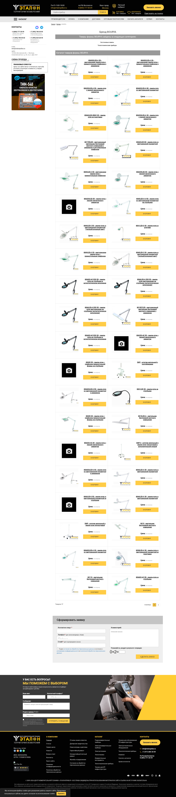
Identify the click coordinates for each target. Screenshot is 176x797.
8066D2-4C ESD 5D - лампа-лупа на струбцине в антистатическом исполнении (95, 281)
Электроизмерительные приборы (103, 747)
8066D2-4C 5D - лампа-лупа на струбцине (147, 578)
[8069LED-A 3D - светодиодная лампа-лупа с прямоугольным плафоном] (69, 260)
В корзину (94, 77)
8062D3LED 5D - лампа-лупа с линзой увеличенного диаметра (95, 200)
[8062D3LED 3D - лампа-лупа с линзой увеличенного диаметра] (121, 179)
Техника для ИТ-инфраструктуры (100, 768)
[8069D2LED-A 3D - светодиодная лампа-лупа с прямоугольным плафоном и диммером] (121, 68)
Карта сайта (50, 761)
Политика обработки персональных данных (53, 771)
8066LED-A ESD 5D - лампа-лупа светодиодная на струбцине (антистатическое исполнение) (147, 282)
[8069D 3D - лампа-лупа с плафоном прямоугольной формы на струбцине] (69, 424)
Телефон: (71, 635)
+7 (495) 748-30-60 (19, 38)
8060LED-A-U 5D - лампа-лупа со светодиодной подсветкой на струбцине (147, 200)
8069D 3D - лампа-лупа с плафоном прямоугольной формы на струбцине (95, 418)
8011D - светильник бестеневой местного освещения (95, 579)
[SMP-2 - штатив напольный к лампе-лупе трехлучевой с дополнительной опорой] (121, 450)
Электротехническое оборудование (126, 747)
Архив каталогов (124, 761)
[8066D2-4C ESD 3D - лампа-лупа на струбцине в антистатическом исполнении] (69, 343)
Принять (61, 793)
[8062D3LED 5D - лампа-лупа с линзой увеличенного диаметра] (69, 206)
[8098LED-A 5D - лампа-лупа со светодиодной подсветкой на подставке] (121, 558)
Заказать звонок (154, 7)
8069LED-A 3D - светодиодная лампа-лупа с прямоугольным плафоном (95, 254)
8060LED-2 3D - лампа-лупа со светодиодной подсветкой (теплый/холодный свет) (147, 254)
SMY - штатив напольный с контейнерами (147, 363)
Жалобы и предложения (78, 759)
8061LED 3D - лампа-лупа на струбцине (147, 390)
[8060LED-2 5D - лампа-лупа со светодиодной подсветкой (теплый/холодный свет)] (69, 233)
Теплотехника (99, 754)
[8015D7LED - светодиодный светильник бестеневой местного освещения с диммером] (121, 315)
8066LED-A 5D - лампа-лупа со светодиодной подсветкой (147, 471)
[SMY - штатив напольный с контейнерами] (121, 370)
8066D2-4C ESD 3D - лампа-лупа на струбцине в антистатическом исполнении (95, 337)
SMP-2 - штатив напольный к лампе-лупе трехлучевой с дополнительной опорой (147, 445)
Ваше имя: (26, 693)
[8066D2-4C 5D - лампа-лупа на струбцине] (121, 585)
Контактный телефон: (55, 693)
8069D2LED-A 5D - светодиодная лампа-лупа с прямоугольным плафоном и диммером (95, 63)
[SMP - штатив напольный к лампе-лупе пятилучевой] (69, 531)
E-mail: (69, 642)
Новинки (121, 754)
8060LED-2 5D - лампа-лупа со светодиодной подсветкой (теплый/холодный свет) (95, 227)
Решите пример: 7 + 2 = (30, 712)
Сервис (149, 19)
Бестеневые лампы (107, 42)
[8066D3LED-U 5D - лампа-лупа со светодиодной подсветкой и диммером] (69, 397)
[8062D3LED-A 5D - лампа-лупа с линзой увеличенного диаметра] (69, 96)
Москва (105, 8)
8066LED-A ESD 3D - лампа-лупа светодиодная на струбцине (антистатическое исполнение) (95, 310)
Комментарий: (116, 628)
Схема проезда (20, 59)
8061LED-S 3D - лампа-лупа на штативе (147, 227)
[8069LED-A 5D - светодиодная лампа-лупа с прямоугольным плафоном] (69, 179)
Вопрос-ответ (50, 754)
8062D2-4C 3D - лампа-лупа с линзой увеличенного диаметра (95, 445)
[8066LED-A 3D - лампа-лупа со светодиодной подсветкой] (121, 504)
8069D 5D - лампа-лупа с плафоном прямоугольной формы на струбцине (95, 364)
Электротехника (100, 751)
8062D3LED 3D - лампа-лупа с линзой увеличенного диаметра (147, 174)
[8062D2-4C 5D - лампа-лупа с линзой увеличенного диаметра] (121, 343)
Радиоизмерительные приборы (102, 741)
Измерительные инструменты (100, 759)
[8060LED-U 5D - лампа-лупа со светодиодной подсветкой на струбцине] (69, 504)
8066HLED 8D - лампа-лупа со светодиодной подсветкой (147, 143)
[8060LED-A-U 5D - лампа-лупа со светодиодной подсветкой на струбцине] (121, 206)
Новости (49, 750)
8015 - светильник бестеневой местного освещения (147, 525)
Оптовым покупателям (114, 19)
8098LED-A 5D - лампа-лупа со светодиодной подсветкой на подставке (147, 552)
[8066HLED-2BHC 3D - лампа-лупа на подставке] (69, 123)
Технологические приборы (127, 751)
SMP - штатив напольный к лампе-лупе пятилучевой (95, 524)
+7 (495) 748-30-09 (36, 32)
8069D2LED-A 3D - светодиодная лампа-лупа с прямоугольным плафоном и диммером (147, 63)
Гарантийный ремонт (77, 750)
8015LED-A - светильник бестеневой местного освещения (147, 418)
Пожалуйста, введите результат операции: (126, 648)
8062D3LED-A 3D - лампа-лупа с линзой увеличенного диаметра (147, 117)
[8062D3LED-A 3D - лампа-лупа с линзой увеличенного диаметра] (121, 123)
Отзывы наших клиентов (78, 740)
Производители (58, 19)
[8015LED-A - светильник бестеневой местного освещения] (121, 424)
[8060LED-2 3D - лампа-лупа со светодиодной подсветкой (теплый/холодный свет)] (121, 260)
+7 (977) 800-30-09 (149, 752)
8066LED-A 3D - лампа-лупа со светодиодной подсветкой (147, 497)
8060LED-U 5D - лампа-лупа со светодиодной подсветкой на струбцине (95, 498)
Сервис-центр (50, 747)
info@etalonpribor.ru (59, 8)
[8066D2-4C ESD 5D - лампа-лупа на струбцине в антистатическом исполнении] (69, 287)
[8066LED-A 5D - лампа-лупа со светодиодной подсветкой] (121, 477)
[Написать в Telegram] (42, 27)
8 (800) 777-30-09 (85, 8)
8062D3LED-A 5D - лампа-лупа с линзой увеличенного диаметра (95, 90)
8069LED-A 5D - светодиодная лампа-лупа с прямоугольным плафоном (95, 174)
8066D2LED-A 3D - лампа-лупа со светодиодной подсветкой (95, 551)
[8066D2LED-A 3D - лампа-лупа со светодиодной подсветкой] (69, 558)
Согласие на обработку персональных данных (77, 764)
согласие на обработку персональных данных (78, 649)
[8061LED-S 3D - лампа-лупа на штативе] (121, 233)
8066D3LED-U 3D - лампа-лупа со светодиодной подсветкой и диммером (95, 471)
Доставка (96, 19)
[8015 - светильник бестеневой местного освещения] (121, 531)
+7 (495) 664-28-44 (36, 38)
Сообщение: (27, 701)
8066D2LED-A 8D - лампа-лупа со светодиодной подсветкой (147, 89)
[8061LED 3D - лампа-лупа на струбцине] (121, 397)
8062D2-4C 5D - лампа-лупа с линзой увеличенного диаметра (147, 337)
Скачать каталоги (135, 19)
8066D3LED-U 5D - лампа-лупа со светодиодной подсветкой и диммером (95, 391)
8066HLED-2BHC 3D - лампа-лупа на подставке (95, 116)
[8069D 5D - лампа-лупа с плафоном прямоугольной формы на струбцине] (69, 370)
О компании (83, 19)
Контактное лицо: (65, 628)
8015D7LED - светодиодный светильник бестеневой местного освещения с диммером (147, 310)
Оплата (71, 19)
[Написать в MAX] (37, 27)
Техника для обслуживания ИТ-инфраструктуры (128, 741)
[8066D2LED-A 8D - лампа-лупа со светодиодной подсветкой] (121, 96)
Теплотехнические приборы (107, 45)
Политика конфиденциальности (53, 765)
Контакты (160, 19)
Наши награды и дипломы (78, 747)
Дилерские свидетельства (78, 743)
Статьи (48, 743)
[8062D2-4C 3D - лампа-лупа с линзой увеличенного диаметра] (69, 450)
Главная (53, 24)
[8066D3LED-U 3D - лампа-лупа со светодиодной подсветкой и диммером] (69, 477)
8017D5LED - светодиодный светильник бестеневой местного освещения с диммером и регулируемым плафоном (95, 145)
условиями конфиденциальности (68, 651)
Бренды (59, 24)
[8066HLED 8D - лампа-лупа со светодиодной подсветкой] (121, 150)
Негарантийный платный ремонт (78, 755)
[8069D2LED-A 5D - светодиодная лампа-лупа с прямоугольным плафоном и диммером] (69, 68)
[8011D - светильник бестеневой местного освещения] (69, 585)
